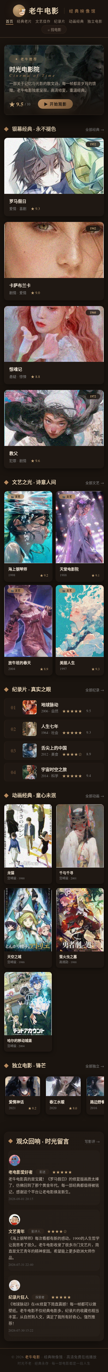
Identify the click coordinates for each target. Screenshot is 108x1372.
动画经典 (76, 21)
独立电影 (94, 21)
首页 (9, 21)
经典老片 (24, 21)
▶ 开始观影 (55, 104)
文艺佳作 (42, 21)
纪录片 (59, 21)
